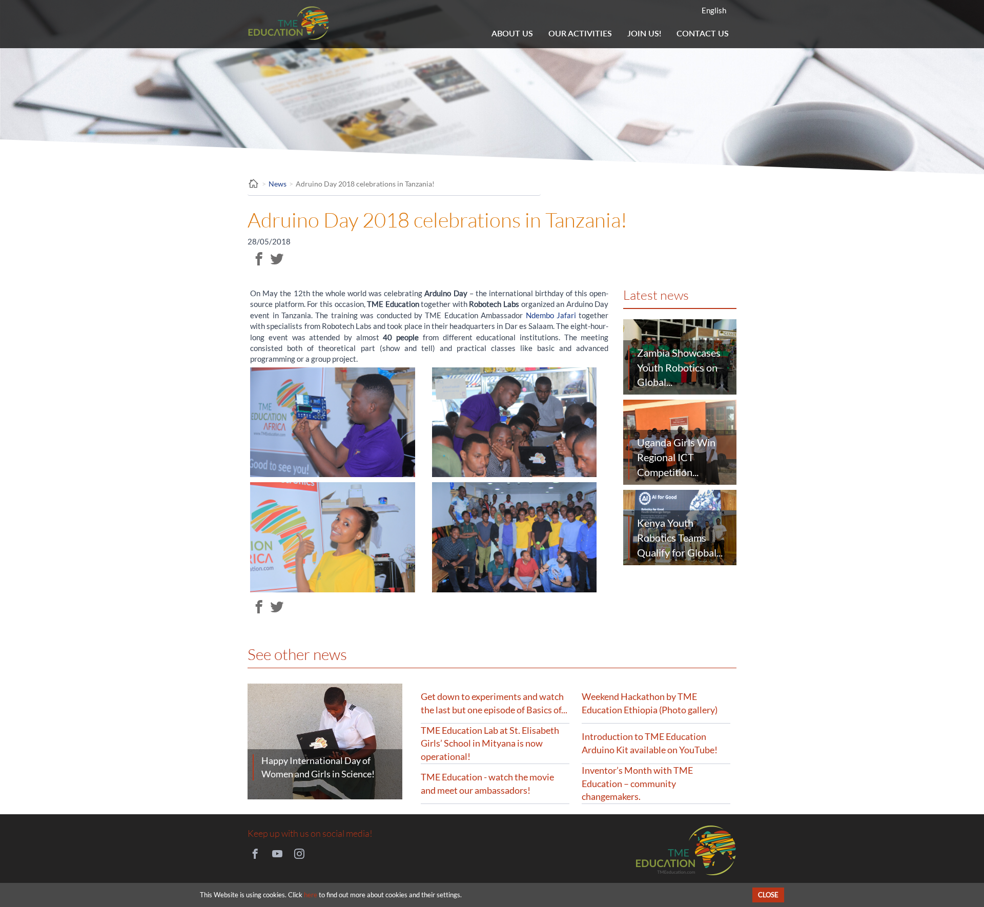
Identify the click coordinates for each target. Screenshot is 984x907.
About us (512, 33)
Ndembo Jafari (551, 315)
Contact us (702, 33)
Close (768, 895)
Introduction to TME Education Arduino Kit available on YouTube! (649, 743)
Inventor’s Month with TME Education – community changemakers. (637, 783)
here (310, 895)
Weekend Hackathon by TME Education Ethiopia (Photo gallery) (649, 703)
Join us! (644, 33)
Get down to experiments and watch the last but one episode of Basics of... (494, 703)
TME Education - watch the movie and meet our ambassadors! (487, 783)
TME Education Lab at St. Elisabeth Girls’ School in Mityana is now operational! (490, 743)
